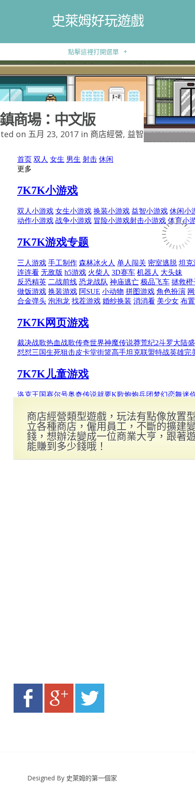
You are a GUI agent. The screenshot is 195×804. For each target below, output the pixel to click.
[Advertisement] (97, 574)
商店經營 (106, 134)
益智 (135, 134)
